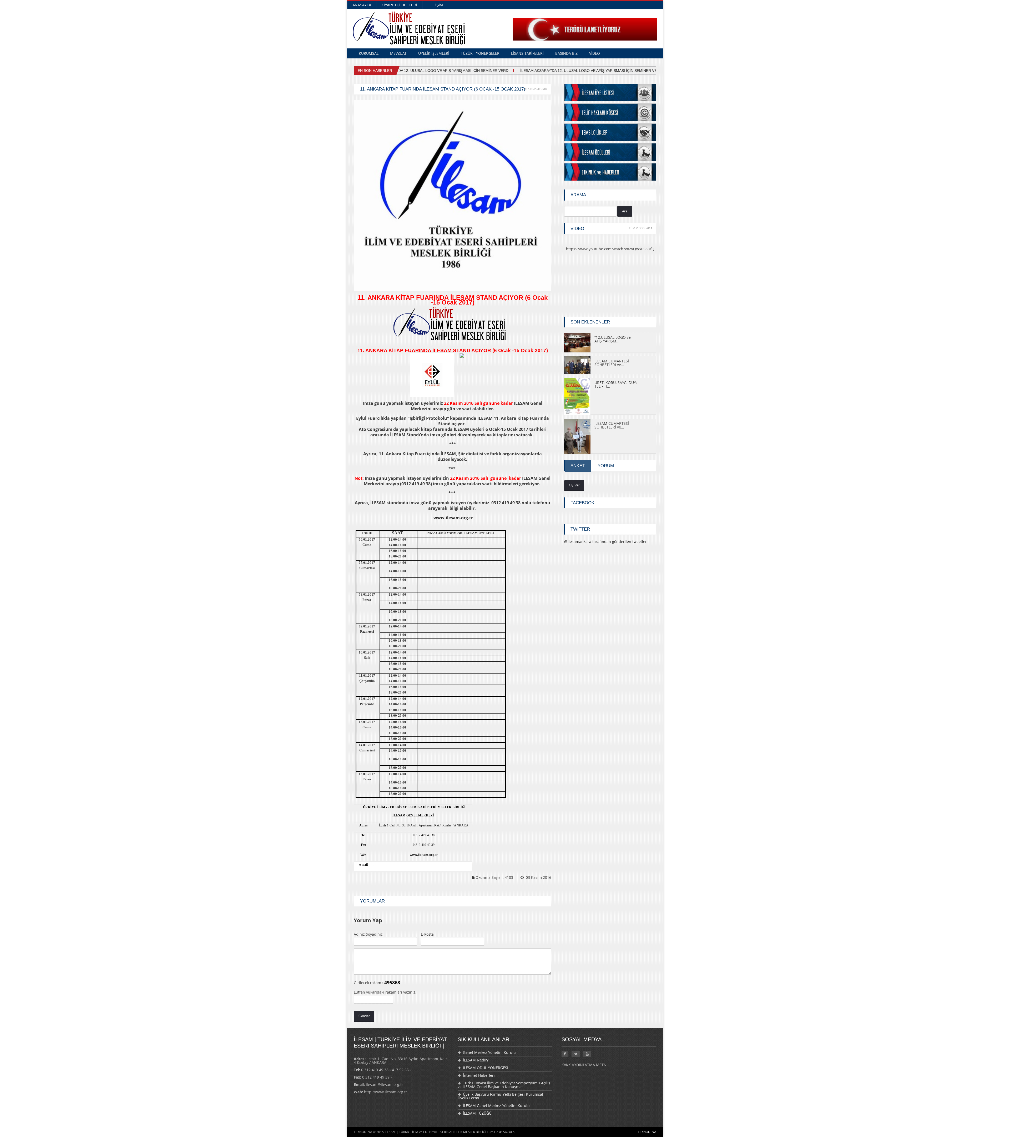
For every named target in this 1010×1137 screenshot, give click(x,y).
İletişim (435, 5)
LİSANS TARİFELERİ (527, 53)
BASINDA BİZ (566, 53)
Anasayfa (361, 5)
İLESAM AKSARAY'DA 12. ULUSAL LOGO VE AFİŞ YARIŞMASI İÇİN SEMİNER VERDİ (583, 70)
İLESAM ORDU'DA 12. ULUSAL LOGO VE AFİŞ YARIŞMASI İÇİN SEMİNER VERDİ (432, 70)
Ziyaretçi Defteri (399, 5)
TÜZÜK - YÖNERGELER (480, 53)
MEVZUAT (398, 53)
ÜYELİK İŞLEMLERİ (433, 53)
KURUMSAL (368, 53)
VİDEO (594, 53)
